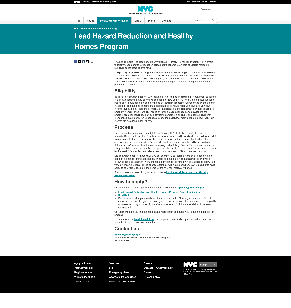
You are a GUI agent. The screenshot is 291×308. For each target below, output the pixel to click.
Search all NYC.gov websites (204, 1)
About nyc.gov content (122, 281)
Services (114, 263)
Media (138, 20)
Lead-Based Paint (144, 219)
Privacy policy (152, 277)
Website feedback (84, 277)
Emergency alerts (119, 272)
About (90, 20)
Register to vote (83, 272)
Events (151, 20)
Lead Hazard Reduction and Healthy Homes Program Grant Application (159, 192)
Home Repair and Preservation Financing (95, 28)
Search (216, 264)
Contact (166, 20)
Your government (84, 268)
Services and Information (114, 20)
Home (78, 20)
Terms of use (81, 281)
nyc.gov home (82, 263)
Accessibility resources (122, 277)
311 (188, 1)
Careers (148, 272)
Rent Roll (123, 195)
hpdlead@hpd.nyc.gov (191, 187)
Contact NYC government (158, 268)
